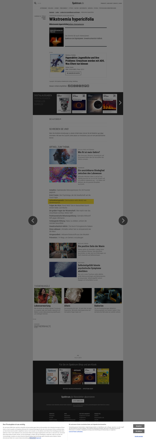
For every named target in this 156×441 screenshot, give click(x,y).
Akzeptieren (139, 426)
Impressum (38, 438)
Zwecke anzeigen (139, 436)
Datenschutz (32, 438)
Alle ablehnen (139, 431)
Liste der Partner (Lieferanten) (76, 431)
